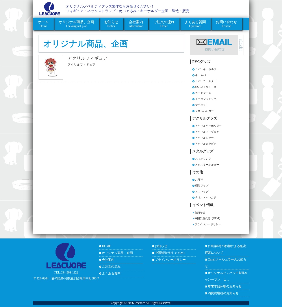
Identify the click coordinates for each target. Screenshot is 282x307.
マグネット (201, 104)
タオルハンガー (204, 110)
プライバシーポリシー (208, 224)
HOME (106, 246)
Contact (226, 24)
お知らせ (200, 212)
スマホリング (203, 158)
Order (163, 24)
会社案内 (108, 259)
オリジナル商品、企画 (85, 43)
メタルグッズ (202, 151)
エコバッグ (201, 191)
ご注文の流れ (111, 266)
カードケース (203, 93)
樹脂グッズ (201, 185)
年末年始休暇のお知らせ (225, 286)
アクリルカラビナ (205, 143)
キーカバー (201, 75)
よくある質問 (111, 273)
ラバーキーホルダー (207, 69)
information (135, 24)
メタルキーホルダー (207, 164)
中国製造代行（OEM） (208, 218)
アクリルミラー (204, 137)
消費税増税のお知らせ (223, 293)
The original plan (76, 24)
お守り (199, 179)
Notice (111, 24)
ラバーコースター (205, 81)
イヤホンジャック (205, 98)
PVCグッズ (201, 61)
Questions (195, 24)
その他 (197, 172)
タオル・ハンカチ (205, 197)
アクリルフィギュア (87, 58)
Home (43, 24)
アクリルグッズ (204, 118)
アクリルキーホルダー (208, 125)
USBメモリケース (205, 87)
